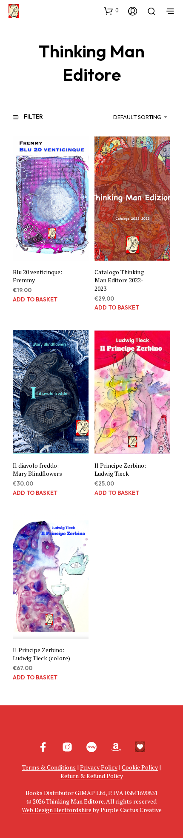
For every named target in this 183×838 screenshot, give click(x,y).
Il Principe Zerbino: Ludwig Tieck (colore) (41, 654)
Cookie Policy (140, 767)
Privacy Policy (98, 767)
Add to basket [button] (35, 299)
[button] (111, 10)
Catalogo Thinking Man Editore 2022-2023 (119, 280)
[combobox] (133, 117)
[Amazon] (116, 747)
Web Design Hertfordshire (57, 810)
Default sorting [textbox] (137, 117)
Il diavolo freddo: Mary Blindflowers (37, 469)
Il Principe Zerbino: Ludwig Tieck (120, 469)
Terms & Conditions (49, 767)
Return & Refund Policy (91, 776)
